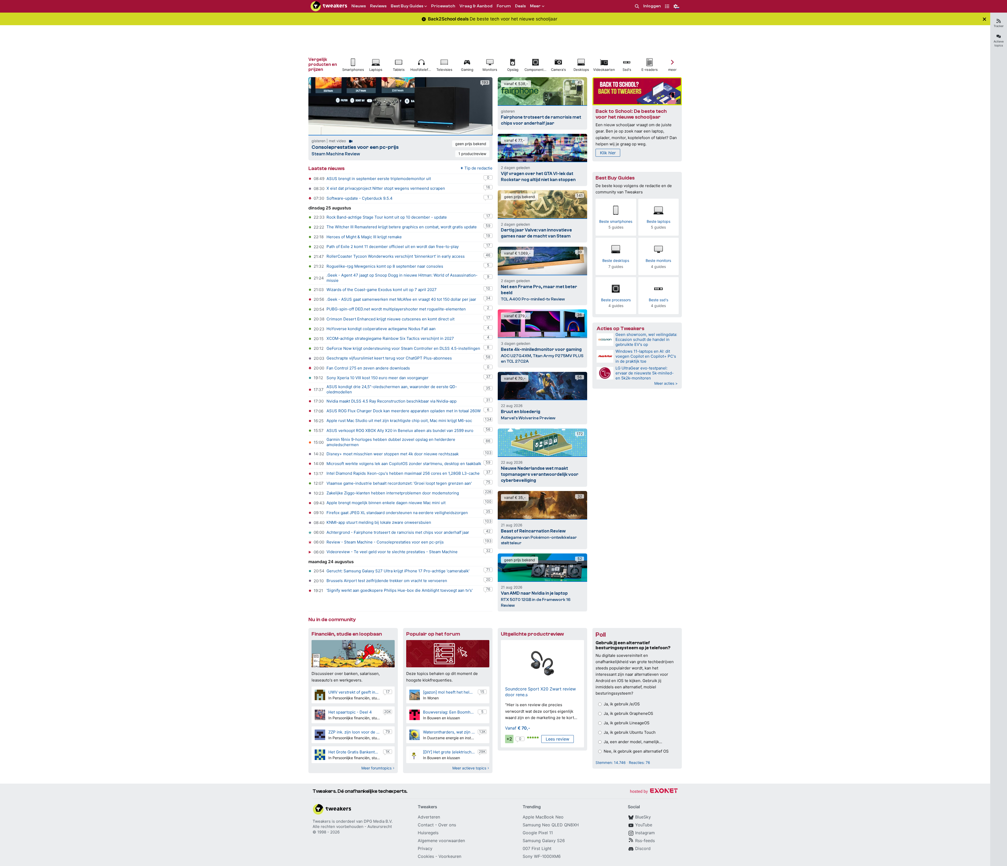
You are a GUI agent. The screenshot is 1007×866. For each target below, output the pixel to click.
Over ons (447, 824)
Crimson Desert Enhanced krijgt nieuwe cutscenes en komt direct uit (390, 318)
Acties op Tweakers (620, 328)
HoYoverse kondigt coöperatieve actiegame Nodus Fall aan (381, 328)
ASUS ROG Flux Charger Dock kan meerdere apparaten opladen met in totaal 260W (403, 410)
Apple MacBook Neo (543, 817)
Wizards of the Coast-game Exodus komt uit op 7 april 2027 (381, 289)
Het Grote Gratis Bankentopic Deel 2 (354, 751)
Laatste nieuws (326, 168)
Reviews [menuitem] (378, 6)
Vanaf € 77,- (514, 140)
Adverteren (429, 817)
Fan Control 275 (341, 368)
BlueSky (643, 817)
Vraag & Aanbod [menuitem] (475, 6)
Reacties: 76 (639, 762)
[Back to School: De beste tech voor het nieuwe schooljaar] (637, 91)
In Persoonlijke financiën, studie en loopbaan (354, 698)
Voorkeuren (449, 856)
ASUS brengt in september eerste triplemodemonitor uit (378, 178)
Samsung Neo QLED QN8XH (551, 824)
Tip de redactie (478, 168)
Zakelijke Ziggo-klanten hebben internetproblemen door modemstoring (392, 492)
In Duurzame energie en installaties (449, 738)
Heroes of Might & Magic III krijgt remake (364, 236)
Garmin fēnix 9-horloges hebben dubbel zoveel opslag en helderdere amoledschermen (390, 442)
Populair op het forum (433, 634)
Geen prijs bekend (470, 143)
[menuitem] (637, 6)
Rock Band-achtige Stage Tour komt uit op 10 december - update (386, 217)
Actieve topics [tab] (999, 43)
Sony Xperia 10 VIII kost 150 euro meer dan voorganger (377, 377)
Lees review (557, 739)
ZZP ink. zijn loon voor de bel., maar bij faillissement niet (354, 732)
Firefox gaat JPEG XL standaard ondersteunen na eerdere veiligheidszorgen (397, 512)
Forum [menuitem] (504, 6)
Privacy (425, 848)
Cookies (426, 856)
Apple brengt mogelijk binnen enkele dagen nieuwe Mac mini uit (386, 502)
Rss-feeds (645, 840)
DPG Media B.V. (378, 821)
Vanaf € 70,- (514, 378)
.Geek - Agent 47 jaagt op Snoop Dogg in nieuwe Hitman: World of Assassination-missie (402, 278)
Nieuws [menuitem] (358, 6)
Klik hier (608, 152)
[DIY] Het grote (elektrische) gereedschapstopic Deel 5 (449, 751)
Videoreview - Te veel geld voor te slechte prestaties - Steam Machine (392, 551)
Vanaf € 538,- (516, 83)
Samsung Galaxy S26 (544, 840)
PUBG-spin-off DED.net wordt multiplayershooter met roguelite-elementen (396, 309)
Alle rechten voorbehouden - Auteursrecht (352, 826)
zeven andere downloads (386, 368)
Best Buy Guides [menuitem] (407, 6)
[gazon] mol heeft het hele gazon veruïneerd (449, 692)
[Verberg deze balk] (984, 19)
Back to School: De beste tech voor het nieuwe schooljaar (631, 114)
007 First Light (537, 848)
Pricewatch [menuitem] (443, 6)
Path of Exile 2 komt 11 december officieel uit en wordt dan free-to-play (392, 246)
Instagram (645, 832)
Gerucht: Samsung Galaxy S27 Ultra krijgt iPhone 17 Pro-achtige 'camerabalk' (397, 570)
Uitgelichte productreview (532, 634)
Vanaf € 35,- (515, 497)
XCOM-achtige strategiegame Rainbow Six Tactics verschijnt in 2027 (390, 338)
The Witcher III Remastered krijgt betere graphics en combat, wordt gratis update (401, 226)
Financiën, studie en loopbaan (347, 634)
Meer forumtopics (376, 768)
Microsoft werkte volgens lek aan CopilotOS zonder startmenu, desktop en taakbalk (403, 463)
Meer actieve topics (469, 768)
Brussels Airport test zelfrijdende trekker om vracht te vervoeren (386, 580)
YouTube (643, 824)
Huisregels (428, 832)
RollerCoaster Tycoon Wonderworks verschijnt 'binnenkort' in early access (395, 256)
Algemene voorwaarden (441, 840)
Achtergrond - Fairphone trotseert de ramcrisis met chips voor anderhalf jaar (397, 532)
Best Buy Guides (615, 178)
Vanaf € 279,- (515, 316)
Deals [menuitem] (520, 6)
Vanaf (517, 728)
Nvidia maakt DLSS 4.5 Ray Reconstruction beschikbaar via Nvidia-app (391, 401)
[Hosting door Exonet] (654, 791)
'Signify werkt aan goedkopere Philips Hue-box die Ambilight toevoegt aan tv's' (399, 590)
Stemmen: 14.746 (611, 762)
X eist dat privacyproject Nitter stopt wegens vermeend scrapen (385, 188)
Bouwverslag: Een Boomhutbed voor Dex (449, 712)
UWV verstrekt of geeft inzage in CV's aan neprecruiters (354, 692)
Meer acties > (666, 383)
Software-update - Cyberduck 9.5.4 (359, 198)
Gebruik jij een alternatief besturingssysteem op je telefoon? (633, 645)
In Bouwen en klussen (441, 718)
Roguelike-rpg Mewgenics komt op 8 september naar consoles (384, 266)
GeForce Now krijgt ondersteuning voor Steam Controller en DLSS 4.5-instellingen (403, 348)
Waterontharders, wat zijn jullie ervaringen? (449, 732)
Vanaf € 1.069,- (517, 253)
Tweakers (322, 821)
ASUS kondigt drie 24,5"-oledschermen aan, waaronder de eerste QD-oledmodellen (391, 389)
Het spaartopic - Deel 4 (350, 712)
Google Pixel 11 (538, 832)
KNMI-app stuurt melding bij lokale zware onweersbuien (378, 522)
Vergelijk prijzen (322, 64)
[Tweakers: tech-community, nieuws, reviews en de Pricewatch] (328, 6)
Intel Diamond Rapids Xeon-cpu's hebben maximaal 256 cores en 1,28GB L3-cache (403, 473)
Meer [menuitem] (535, 6)
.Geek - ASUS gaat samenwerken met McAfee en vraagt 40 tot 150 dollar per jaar (401, 299)
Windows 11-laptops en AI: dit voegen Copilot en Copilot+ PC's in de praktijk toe (645, 356)
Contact (426, 824)
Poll (601, 634)
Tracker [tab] (999, 26)
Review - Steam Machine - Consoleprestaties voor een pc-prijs (385, 542)
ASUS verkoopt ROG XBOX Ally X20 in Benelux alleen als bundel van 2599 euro (399, 430)
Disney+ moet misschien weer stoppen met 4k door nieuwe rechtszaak (392, 453)
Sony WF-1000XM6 (542, 856)
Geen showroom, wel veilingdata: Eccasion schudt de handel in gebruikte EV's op (646, 339)
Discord (643, 848)
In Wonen (431, 698)
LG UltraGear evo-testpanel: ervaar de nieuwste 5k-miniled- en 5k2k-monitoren (644, 373)
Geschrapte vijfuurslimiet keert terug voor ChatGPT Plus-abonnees (389, 358)
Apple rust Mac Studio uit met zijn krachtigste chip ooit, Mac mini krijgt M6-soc (399, 420)
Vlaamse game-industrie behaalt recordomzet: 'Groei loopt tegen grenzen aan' (399, 483)
